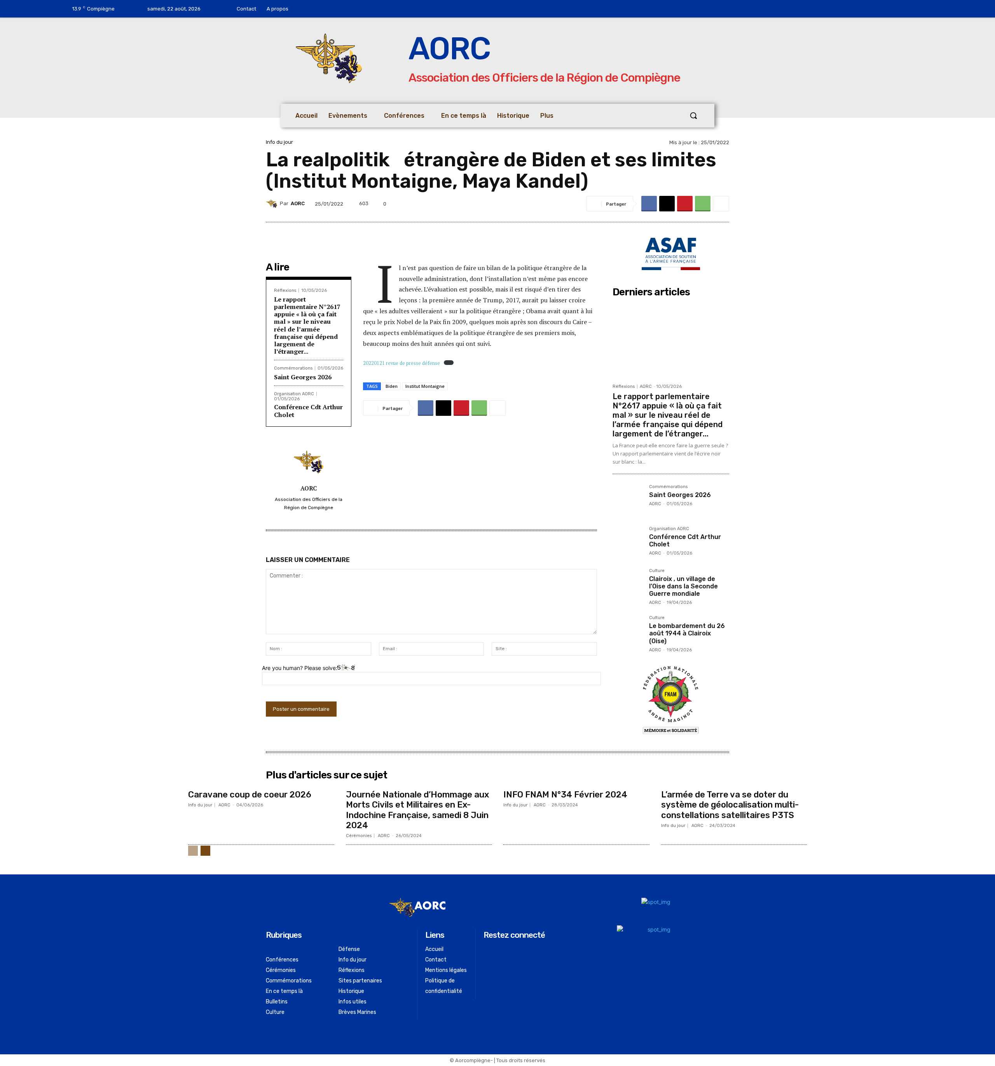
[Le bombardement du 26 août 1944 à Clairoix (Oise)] (628, 631)
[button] (693, 115)
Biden (392, 386)
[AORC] (273, 203)
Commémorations (293, 368)
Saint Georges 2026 (303, 377)
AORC (298, 203)
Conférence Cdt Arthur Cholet (308, 411)
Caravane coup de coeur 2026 (249, 794)
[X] (667, 203)
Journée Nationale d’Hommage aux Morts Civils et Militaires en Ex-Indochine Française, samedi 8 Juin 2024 (417, 809)
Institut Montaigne (425, 386)
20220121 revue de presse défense (401, 363)
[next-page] (205, 851)
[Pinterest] (685, 203)
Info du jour (279, 142)
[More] (721, 203)
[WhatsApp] (702, 203)
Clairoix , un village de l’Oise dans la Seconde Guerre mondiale (683, 586)
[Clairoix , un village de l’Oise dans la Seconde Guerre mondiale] (628, 584)
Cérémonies (359, 836)
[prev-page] (193, 851)
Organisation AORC (294, 394)
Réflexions (285, 290)
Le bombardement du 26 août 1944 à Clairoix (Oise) (687, 633)
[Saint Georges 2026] (628, 500)
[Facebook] (319, 9)
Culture (657, 571)
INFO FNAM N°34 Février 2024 (565, 794)
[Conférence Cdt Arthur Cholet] (628, 542)
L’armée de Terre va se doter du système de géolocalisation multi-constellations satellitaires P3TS (730, 804)
